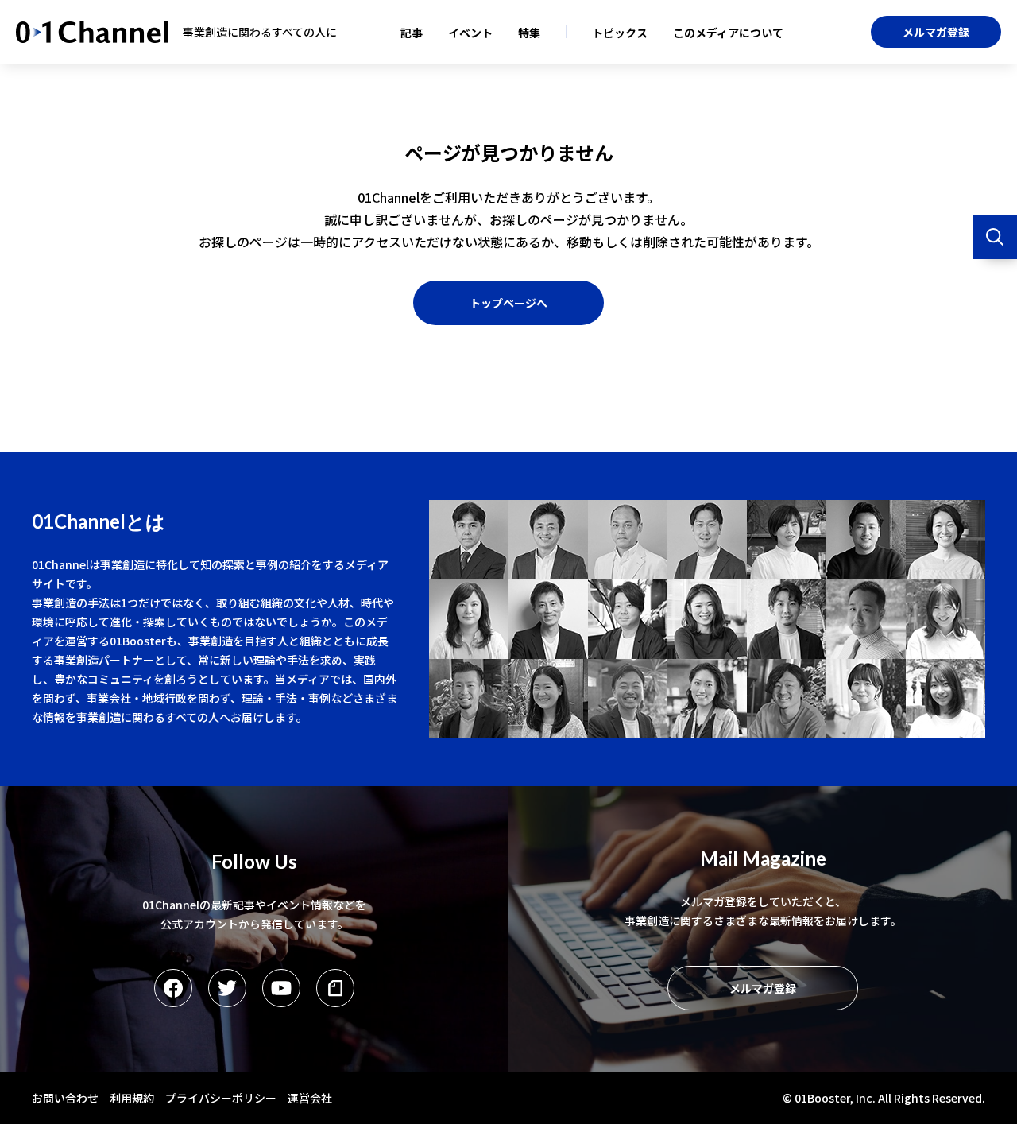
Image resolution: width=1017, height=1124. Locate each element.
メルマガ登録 (936, 32)
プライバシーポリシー (220, 1098)
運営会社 (310, 1098)
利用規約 (132, 1098)
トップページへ (508, 303)
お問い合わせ (65, 1098)
